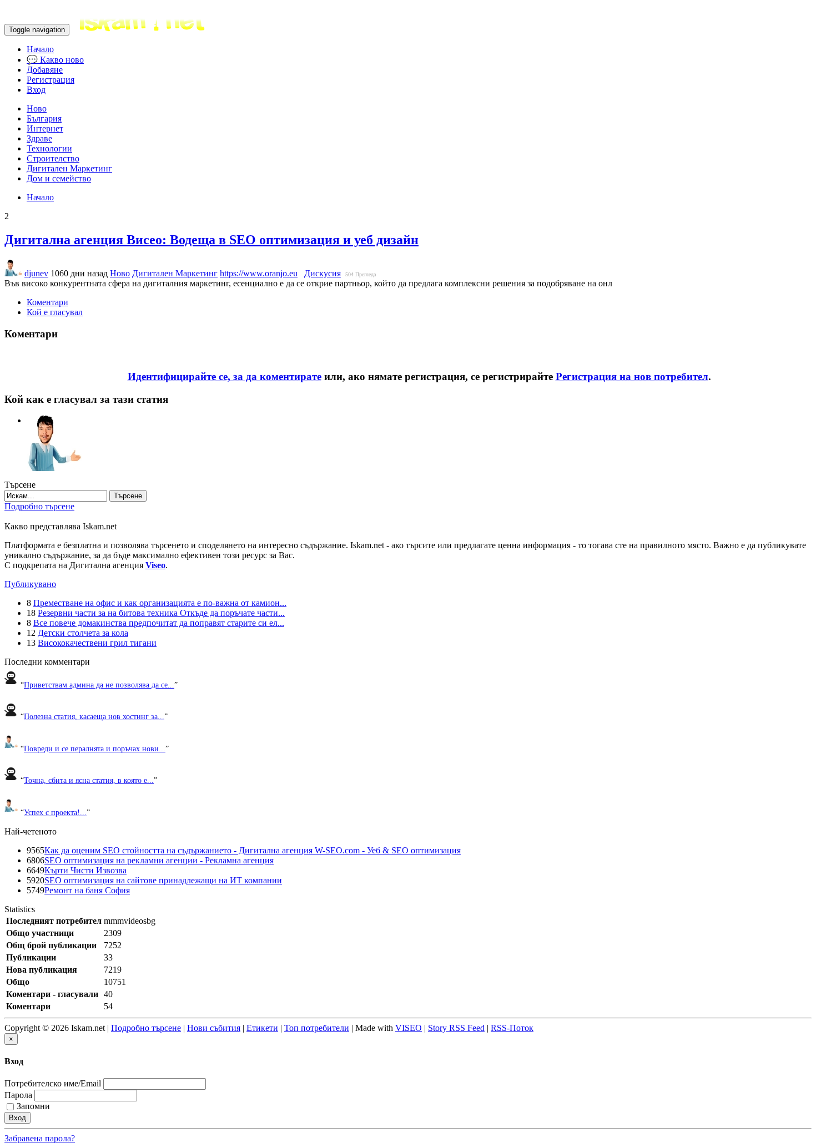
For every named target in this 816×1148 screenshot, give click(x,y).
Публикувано (30, 584)
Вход (36, 89)
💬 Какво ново (55, 59)
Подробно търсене (39, 506)
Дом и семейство (59, 178)
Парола (18, 1095)
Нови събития (213, 1028)
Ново (37, 108)
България (44, 118)
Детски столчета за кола (83, 633)
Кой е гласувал (55, 312)
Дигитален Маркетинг (69, 168)
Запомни (33, 1106)
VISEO (408, 1028)
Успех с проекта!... (55, 812)
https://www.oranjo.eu (259, 273)
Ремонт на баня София (87, 890)
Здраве (39, 138)
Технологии (49, 148)
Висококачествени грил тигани (97, 643)
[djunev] (54, 420)
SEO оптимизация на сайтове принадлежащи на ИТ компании (163, 880)
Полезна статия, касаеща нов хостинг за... (94, 716)
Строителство (53, 158)
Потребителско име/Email (52, 1083)
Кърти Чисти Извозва (85, 870)
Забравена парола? (39, 1138)
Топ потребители (316, 1028)
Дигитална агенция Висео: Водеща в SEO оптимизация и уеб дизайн (211, 239)
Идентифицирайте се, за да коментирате (224, 376)
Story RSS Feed (456, 1028)
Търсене (128, 496)
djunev (36, 273)
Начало (40, 49)
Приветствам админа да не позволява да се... (99, 684)
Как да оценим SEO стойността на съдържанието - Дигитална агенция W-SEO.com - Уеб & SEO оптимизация (252, 850)
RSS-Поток (512, 1028)
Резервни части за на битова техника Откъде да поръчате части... (161, 613)
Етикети (262, 1028)
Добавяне (45, 69)
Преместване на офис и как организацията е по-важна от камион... (159, 603)
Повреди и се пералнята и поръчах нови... (94, 748)
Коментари (47, 302)
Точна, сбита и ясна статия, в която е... (89, 780)
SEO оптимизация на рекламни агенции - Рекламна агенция (159, 860)
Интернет (45, 128)
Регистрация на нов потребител (632, 376)
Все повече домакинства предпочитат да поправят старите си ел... (158, 623)
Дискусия (322, 273)
